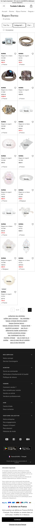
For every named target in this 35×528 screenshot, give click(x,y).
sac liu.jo (24, 328)
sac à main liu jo (23, 338)
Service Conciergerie (10, 361)
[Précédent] (13, 310)
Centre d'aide (7, 406)
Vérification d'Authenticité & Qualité (15, 374)
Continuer (17, 519)
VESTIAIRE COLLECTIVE (11, 416)
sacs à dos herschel (17, 342)
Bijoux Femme (21, 11)
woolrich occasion (12, 328)
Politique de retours (10, 377)
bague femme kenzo (16, 323)
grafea (5, 340)
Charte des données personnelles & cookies (16, 462)
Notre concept (8, 358)
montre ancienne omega (16, 333)
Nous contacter (8, 409)
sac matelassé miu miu (16, 335)
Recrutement (7, 428)
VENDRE (6, 384)
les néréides (24, 318)
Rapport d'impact (9, 425)
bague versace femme (11, 325)
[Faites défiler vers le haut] (30, 310)
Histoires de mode (9, 431)
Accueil (4, 11)
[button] (31, 6)
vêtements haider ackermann (16, 330)
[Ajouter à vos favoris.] (15, 54)
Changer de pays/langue (17, 524)
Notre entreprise (8, 419)
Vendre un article (9, 393)
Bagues (31, 11)
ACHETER (6, 368)
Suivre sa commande (10, 371)
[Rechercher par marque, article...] (4, 6)
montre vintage (9, 338)
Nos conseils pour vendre (12, 390)
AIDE (4, 403)
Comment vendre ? (9, 387)
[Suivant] (22, 310)
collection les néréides (16, 316)
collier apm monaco (11, 318)
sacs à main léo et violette (20, 340)
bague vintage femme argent (16, 321)
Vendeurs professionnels (11, 396)
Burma (11, 11)
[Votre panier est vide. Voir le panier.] (31, 6)
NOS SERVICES (8, 355)
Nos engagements (9, 422)
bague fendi (25, 325)
